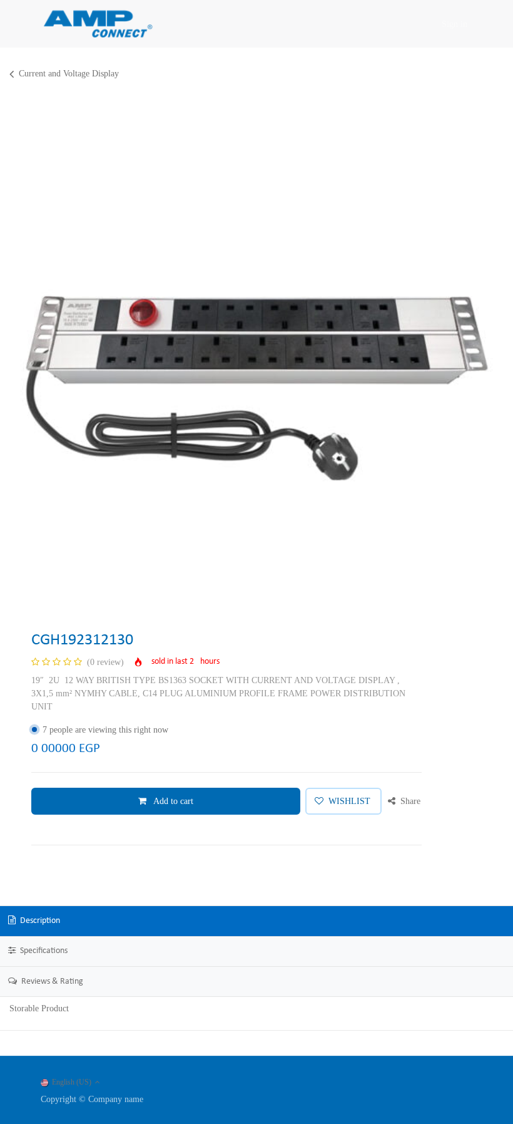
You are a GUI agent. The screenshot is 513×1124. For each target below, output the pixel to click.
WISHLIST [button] (349, 801)
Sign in (454, 24)
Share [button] (409, 801)
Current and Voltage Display (69, 73)
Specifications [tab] (43, 951)
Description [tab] (39, 920)
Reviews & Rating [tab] (51, 981)
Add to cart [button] (172, 801)
